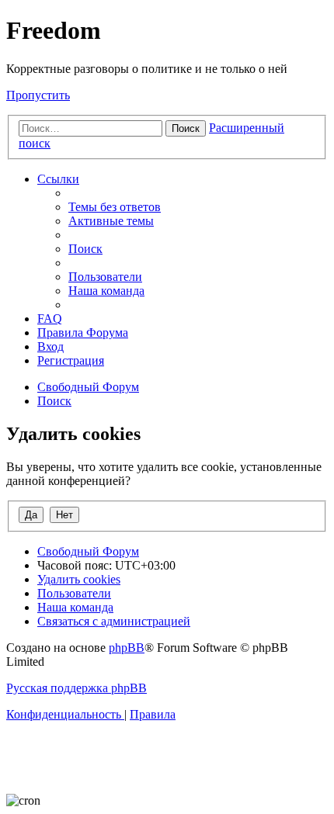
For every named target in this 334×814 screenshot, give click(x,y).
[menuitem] (114, 206)
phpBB (126, 647)
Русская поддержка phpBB (76, 687)
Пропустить (38, 95)
